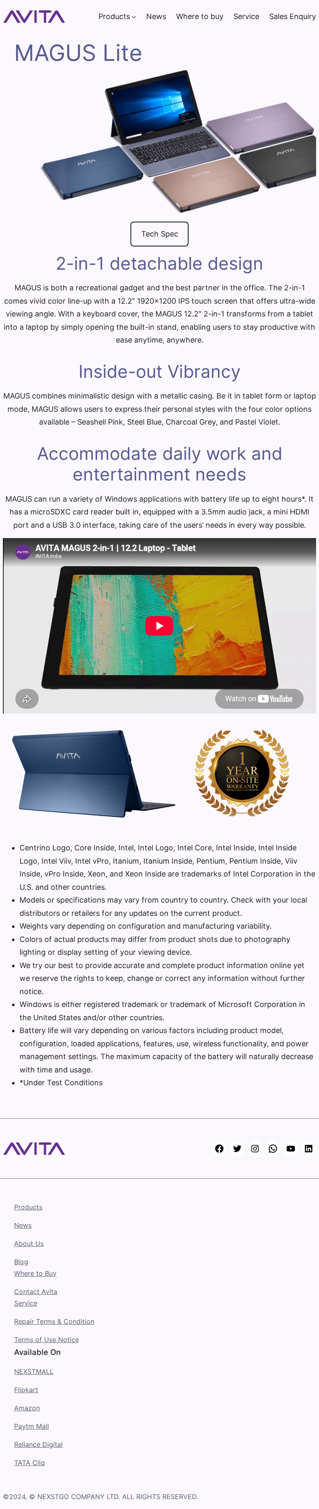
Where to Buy (35, 1273)
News (23, 1225)
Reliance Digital (38, 1444)
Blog (21, 1262)
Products (28, 1207)
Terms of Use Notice (46, 1339)
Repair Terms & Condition (54, 1321)
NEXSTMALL (34, 1371)
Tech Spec (159, 233)
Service (25, 1303)
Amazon (27, 1408)
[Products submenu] (134, 16)
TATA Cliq (29, 1462)
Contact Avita (35, 1291)
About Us (29, 1243)
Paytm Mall (31, 1426)
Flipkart (26, 1390)
